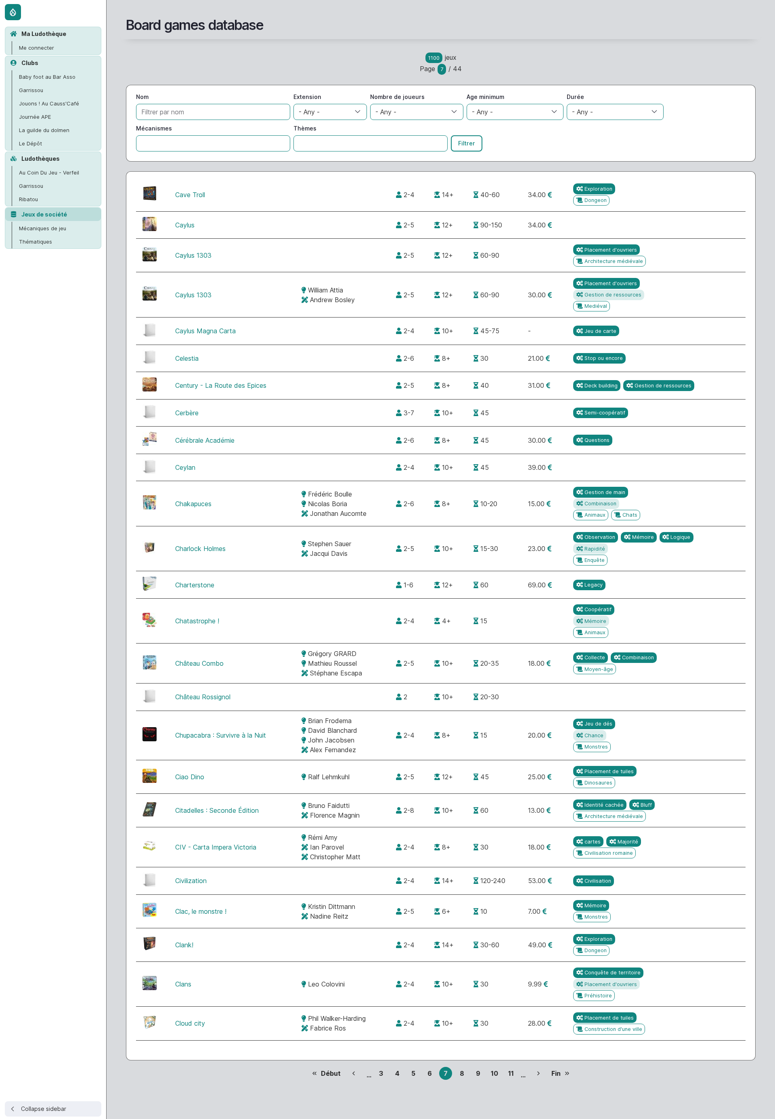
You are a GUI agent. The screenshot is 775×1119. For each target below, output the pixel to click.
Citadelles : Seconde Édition (217, 810)
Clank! (184, 945)
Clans (183, 984)
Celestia (187, 358)
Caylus (185, 225)
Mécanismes (154, 128)
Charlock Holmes (200, 549)
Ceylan (185, 467)
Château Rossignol (202, 697)
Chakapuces (193, 504)
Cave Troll (190, 195)
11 (512, 1074)
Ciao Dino (189, 777)
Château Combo (199, 663)
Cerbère (187, 413)
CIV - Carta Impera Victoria (215, 847)
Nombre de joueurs (397, 96)
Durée (575, 96)
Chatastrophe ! (197, 621)
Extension (307, 96)
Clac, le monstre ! (200, 911)
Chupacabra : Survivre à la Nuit (220, 735)
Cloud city (190, 1023)
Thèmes (304, 128)
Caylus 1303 (193, 255)
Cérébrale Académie (205, 440)
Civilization (191, 881)
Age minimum (485, 96)
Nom (142, 96)
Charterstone (194, 585)
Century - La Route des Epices (220, 385)
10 (496, 1074)
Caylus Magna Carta (205, 331)
